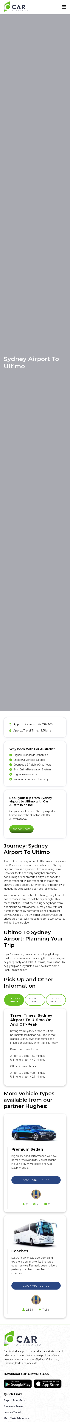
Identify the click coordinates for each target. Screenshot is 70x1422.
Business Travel (13, 1406)
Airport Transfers (14, 1400)
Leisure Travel (12, 1412)
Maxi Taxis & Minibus (16, 1418)
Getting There (14, 1000)
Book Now (21, 829)
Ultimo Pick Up (56, 1000)
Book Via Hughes (36, 1180)
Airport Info (35, 1000)
